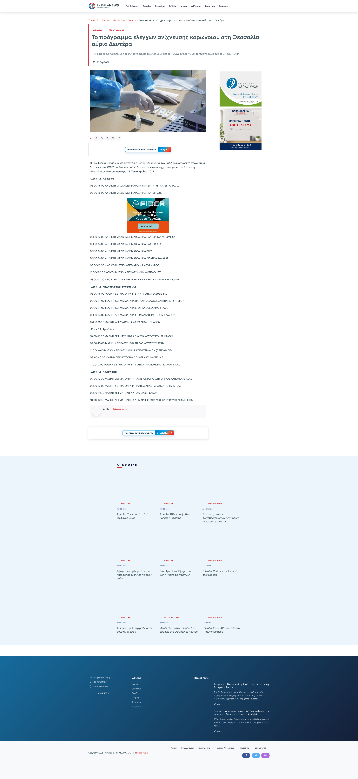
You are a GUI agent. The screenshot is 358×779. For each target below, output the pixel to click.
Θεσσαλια (119, 20)
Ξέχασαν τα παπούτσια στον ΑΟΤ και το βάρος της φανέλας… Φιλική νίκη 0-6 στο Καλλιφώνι (241, 713)
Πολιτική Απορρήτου (225, 748)
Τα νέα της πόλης (214, 504)
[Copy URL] (118, 137)
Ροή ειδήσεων (187, 748)
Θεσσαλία (160, 6)
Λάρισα (132, 20)
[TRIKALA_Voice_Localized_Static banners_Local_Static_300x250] (148, 215)
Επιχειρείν (224, 6)
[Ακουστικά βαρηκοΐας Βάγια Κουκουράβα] (241, 88)
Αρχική (174, 748)
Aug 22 (219, 704)
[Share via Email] (113, 137)
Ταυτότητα (244, 748)
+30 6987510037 (100, 682)
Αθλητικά (196, 6)
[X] (256, 755)
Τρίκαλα (147, 6)
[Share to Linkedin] (107, 137)
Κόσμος (183, 6)
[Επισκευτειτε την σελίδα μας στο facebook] (246, 755)
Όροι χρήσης (204, 748)
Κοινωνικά (210, 6)
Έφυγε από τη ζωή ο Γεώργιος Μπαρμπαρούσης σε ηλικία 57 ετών (134, 575)
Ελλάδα (172, 6)
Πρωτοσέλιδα (116, 30)
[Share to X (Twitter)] (102, 137)
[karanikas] (241, 128)
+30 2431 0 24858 (100, 686)
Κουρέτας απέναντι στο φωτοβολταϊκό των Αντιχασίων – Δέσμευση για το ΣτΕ (221, 518)
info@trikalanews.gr (101, 677)
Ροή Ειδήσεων (132, 6)
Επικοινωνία (260, 748)
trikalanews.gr (142, 753)
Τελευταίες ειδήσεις (99, 20)
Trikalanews (120, 409)
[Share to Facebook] (96, 137)
